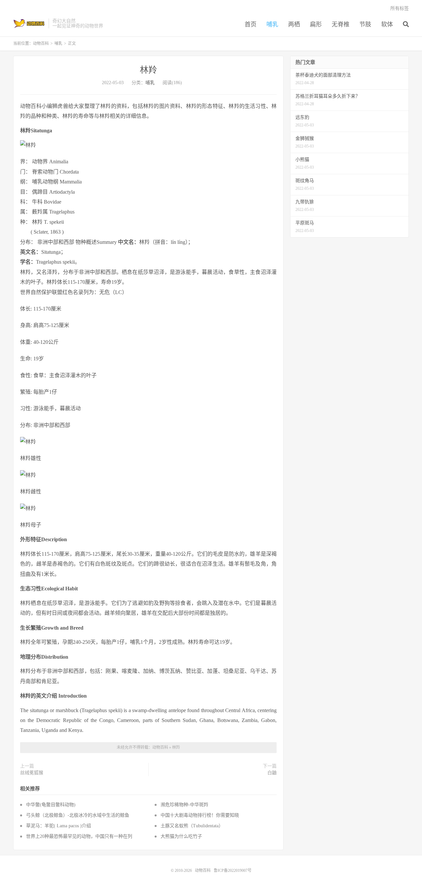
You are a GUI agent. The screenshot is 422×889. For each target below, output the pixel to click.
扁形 (316, 24)
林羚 (148, 70)
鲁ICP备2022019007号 (233, 870)
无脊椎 (340, 24)
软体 (387, 24)
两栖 (294, 24)
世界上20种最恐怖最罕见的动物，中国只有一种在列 (79, 836)
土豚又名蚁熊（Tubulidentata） (192, 825)
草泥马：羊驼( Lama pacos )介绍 (58, 825)
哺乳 (272, 24)
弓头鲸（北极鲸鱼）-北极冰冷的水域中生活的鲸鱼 (77, 815)
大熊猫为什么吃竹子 (181, 836)
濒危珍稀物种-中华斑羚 (184, 804)
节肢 (365, 24)
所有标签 (399, 8)
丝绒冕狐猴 (31, 772)
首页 (250, 24)
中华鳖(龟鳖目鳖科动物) (50, 804)
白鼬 (272, 772)
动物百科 (29, 23)
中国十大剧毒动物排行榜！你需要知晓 (200, 815)
